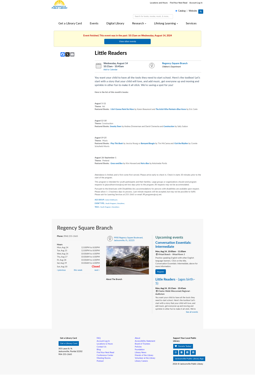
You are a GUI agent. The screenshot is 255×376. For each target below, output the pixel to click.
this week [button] (78, 270)
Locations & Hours (105, 344)
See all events (192, 312)
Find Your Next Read (178, 3)
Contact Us (101, 347)
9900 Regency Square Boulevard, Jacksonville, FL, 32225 (128, 239)
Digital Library (115, 23)
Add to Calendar (110, 70)
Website (193, 11)
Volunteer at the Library (145, 358)
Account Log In (195, 3)
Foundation (139, 350)
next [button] (96, 270)
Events (94, 23)
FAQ (99, 338)
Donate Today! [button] (184, 346)
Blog (99, 350)
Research (138, 23)
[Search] (200, 11)
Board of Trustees (142, 344)
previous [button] (62, 270)
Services (191, 23)
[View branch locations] (152, 66)
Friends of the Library (144, 355)
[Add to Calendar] (99, 66)
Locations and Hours (159, 3)
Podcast (100, 361)
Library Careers (141, 361)
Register (160, 272)
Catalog (182, 11)
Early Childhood (111, 200)
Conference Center (105, 355)
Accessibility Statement (145, 341)
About (137, 338)
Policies (138, 347)
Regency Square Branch (175, 63)
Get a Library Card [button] (68, 343)
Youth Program (111, 203)
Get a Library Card (70, 23)
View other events (127, 41)
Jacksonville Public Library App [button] (189, 359)
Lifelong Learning (165, 23)
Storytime (120, 203)
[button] (175, 352)
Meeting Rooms (104, 358)
